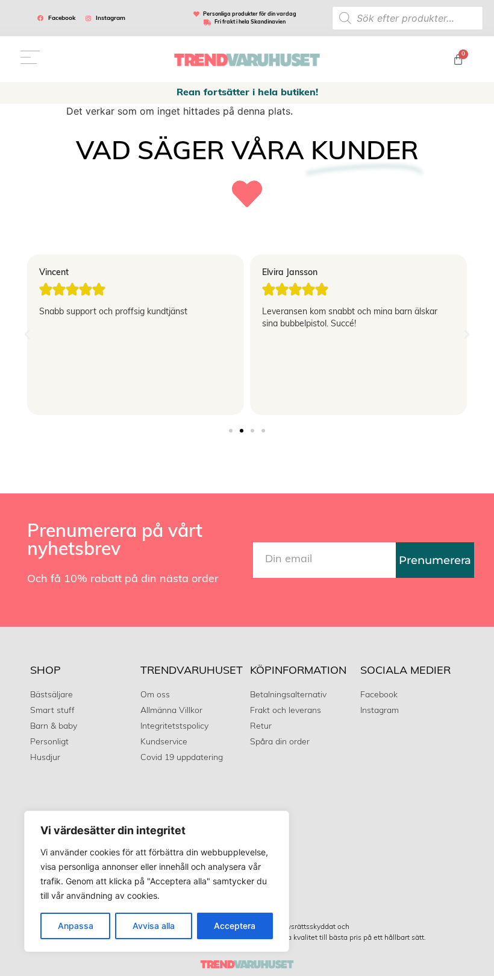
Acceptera (234, 926)
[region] (156, 881)
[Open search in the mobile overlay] (407, 18)
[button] (27, 335)
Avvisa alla (154, 926)
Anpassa (75, 926)
